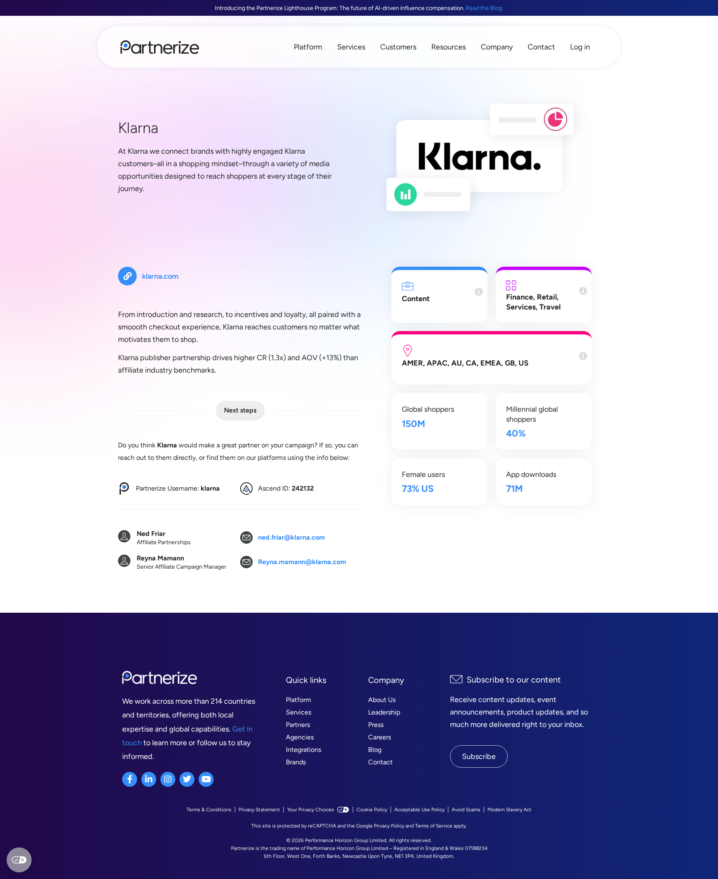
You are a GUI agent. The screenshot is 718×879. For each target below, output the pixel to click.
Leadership (384, 712)
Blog (374, 750)
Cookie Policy (372, 810)
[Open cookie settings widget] (19, 859)
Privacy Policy (389, 826)
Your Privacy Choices (310, 810)
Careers (379, 737)
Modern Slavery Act (509, 810)
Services (351, 47)
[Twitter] (187, 779)
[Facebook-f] (129, 779)
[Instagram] (167, 779)
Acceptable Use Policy (419, 810)
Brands (296, 762)
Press (376, 725)
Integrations (303, 750)
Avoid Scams (466, 810)
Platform (308, 47)
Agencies (300, 737)
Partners (298, 725)
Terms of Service (433, 826)
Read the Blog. (484, 8)
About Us (382, 700)
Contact (541, 47)
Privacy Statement (259, 810)
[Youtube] (206, 779)
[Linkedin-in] (148, 779)
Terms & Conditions (209, 810)
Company (497, 47)
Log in (580, 47)
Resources (448, 47)
